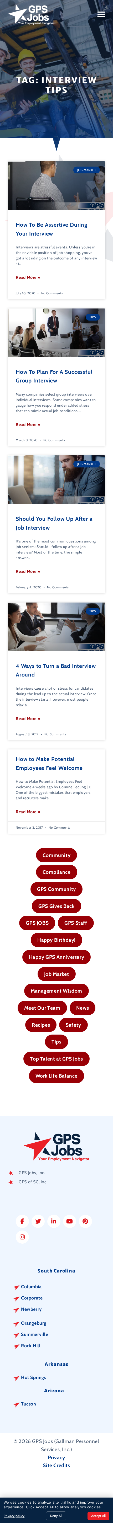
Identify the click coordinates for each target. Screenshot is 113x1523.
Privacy (56, 1457)
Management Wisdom (56, 991)
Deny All (56, 1516)
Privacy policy (14, 1516)
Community (56, 855)
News (82, 1008)
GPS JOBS (37, 923)
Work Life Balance (56, 1076)
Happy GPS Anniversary (56, 957)
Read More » (28, 277)
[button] (101, 14)
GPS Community (56, 889)
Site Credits (56, 1465)
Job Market (56, 974)
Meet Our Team (42, 1008)
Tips (56, 1042)
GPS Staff (75, 923)
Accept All (98, 1516)
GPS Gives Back (56, 906)
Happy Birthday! (56, 940)
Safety (73, 1025)
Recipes (41, 1025)
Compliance (57, 872)
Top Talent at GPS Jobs (56, 1059)
